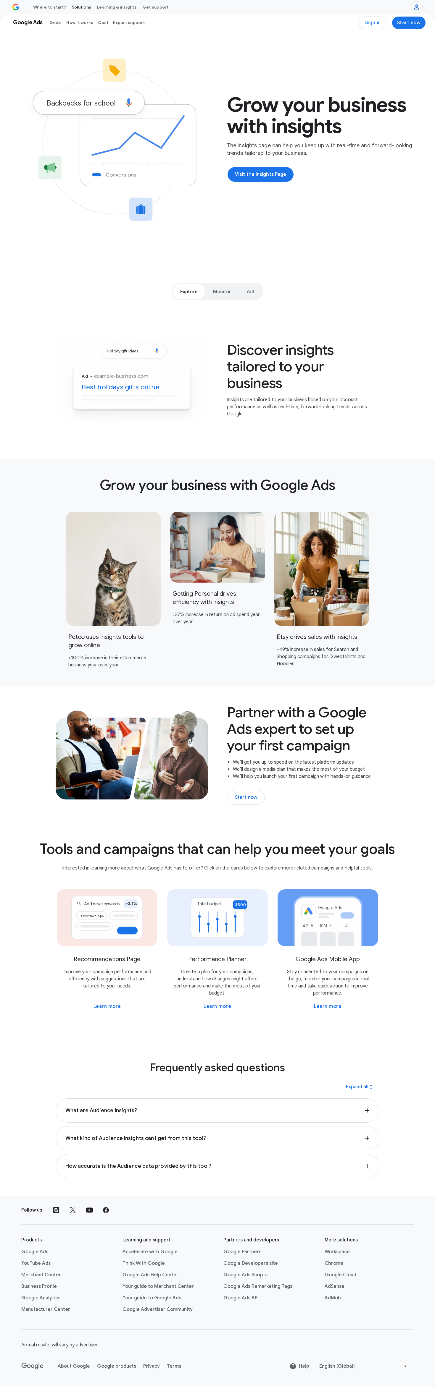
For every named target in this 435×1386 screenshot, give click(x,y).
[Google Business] (15, 7)
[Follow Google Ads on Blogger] (56, 1210)
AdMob (333, 1298)
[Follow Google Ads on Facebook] (106, 1210)
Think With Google (144, 1263)
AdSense (334, 1286)
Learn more (107, 1006)
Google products (116, 1366)
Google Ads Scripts (245, 1275)
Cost (103, 22)
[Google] (32, 1366)
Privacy (151, 1366)
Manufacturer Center (45, 1309)
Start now (409, 23)
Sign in (373, 23)
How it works (79, 22)
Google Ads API (241, 1298)
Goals (55, 22)
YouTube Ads (36, 1263)
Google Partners (242, 1252)
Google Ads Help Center (150, 1275)
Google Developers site (250, 1263)
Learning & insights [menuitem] (117, 7)
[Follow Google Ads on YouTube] (89, 1210)
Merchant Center (41, 1275)
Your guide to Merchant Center (158, 1286)
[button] (217, 1110)
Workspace (337, 1252)
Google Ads (34, 1252)
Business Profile (39, 1286)
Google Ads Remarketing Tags (257, 1286)
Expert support (129, 22)
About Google (74, 1366)
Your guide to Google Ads (152, 1298)
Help (304, 1366)
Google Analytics (40, 1298)
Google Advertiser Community (158, 1309)
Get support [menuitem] (156, 7)
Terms (174, 1366)
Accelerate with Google (150, 1252)
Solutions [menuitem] (81, 7)
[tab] (189, 291)
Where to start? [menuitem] (49, 7)
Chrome (334, 1263)
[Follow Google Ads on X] (73, 1210)
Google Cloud (340, 1275)
